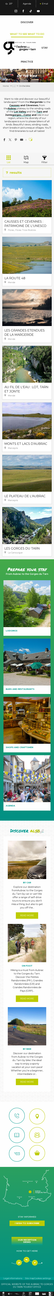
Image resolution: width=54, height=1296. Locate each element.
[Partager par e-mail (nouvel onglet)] (21, 140)
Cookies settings (42, 1278)
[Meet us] (37, 1116)
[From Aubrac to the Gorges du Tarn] (19, 48)
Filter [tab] (44, 162)
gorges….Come (21, 115)
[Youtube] (38, 11)
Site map (29, 1278)
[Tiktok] (30, 11)
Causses (14, 105)
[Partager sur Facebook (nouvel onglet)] (4, 140)
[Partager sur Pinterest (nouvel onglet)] (15, 140)
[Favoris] (45, 4)
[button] (38, 4)
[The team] (37, 1135)
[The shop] (37, 1153)
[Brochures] (17, 1135)
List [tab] (9, 162)
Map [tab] (26, 162)
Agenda (27, 3)
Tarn (39, 111)
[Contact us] (17, 1115)
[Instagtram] (15, 11)
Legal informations (12, 1278)
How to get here (27, 1251)
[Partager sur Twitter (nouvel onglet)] (10, 140)
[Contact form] (17, 1153)
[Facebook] (23, 11)
